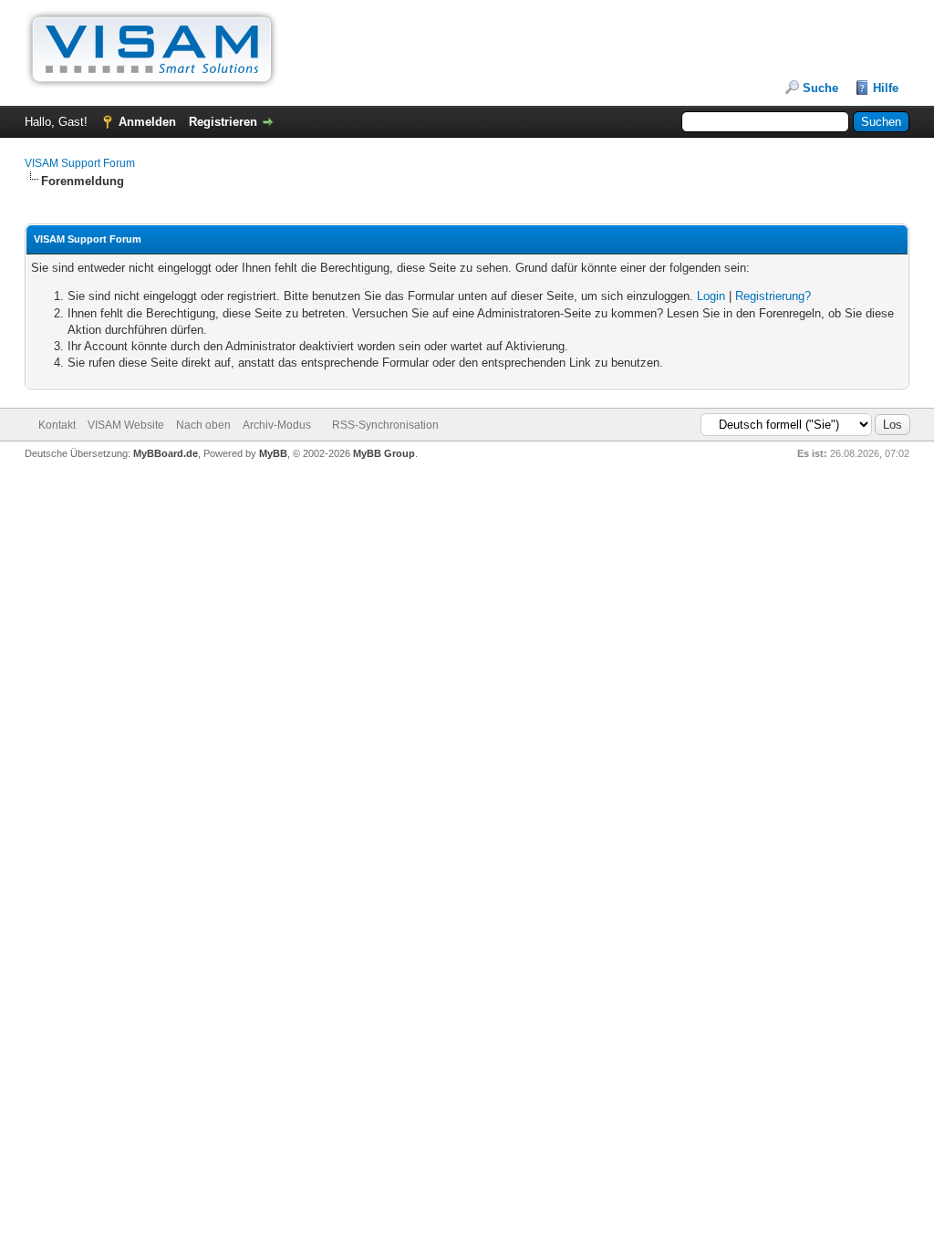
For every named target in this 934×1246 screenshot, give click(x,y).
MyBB (273, 453)
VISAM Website (126, 425)
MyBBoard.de (165, 453)
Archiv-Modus (277, 425)
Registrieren (223, 122)
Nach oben (203, 425)
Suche (820, 88)
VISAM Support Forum (80, 163)
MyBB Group (384, 453)
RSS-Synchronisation (385, 425)
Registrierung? (773, 296)
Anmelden (147, 122)
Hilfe (885, 88)
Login (711, 296)
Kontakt (57, 425)
